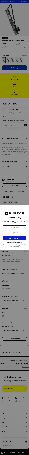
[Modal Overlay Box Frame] (14, 227)
